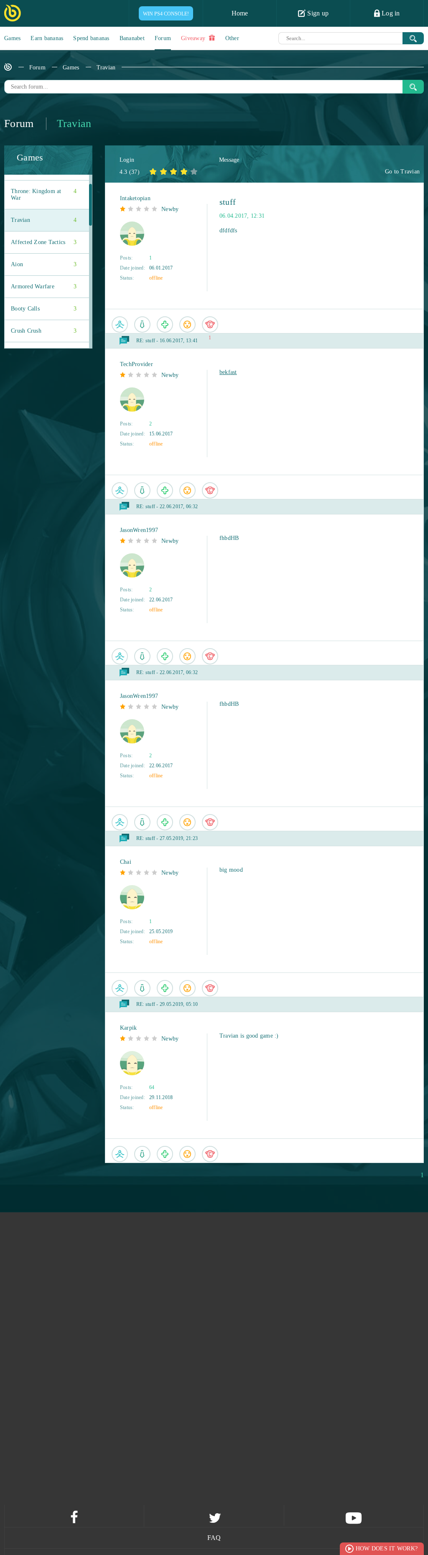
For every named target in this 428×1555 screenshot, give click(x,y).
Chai (125, 862)
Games (12, 38)
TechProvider (136, 364)
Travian (106, 67)
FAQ (214, 1537)
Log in (390, 13)
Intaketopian (135, 198)
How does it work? (387, 1548)
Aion (43, 264)
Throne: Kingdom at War (43, 194)
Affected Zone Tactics (43, 242)
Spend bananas (91, 38)
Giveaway (194, 38)
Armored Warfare (43, 286)
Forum (163, 38)
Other (232, 38)
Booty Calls (43, 308)
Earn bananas (47, 38)
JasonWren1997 (139, 530)
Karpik (128, 1028)
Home (240, 13)
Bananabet (132, 38)
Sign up (317, 13)
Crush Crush (43, 331)
